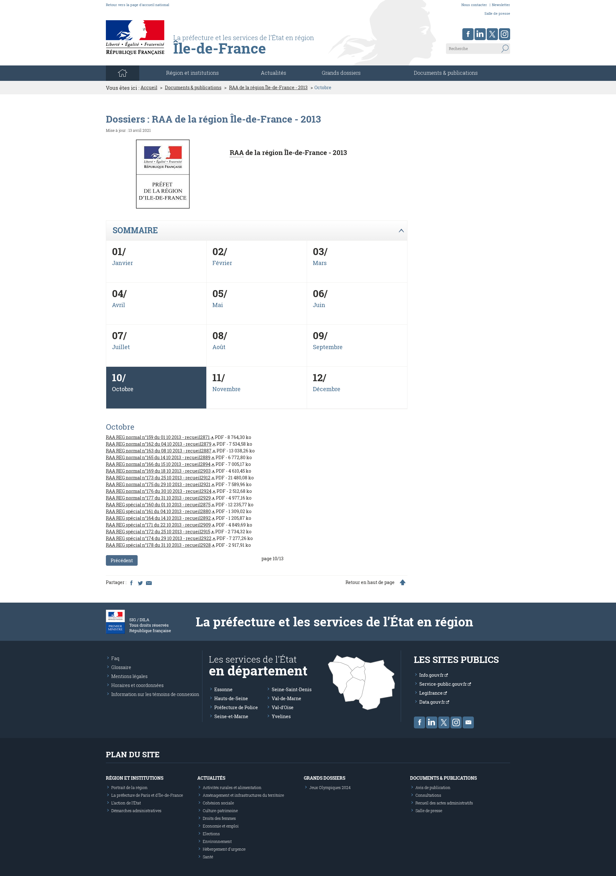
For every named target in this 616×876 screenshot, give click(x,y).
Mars (320, 263)
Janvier (122, 263)
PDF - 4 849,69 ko (179, 525)
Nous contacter (474, 4)
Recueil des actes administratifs (444, 802)
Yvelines (281, 716)
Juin (319, 305)
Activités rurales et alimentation (232, 787)
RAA (237, 152)
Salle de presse (497, 13)
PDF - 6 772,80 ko (179, 457)
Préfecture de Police (236, 707)
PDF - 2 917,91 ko (178, 545)
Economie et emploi (221, 826)
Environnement (217, 841)
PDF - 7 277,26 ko (179, 538)
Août (219, 347)
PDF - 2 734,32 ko (179, 531)
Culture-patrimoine (220, 810)
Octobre (122, 389)
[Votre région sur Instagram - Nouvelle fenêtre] (504, 34)
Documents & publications (446, 72)
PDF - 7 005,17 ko (178, 464)
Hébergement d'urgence (224, 849)
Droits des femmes (219, 818)
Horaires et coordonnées (137, 685)
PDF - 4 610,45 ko (178, 471)
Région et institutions (134, 778)
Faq (115, 658)
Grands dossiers (341, 72)
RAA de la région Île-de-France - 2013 (268, 87)
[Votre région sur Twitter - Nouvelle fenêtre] (492, 34)
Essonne (223, 689)
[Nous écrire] (468, 722)
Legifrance (431, 693)
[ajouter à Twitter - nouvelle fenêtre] (140, 582)
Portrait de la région (129, 787)
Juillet (121, 347)
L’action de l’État (126, 802)
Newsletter (501, 4)
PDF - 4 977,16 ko (179, 498)
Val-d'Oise (283, 707)
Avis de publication (432, 787)
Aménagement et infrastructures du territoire (243, 795)
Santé (208, 856)
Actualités (273, 72)
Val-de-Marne (286, 698)
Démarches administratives (136, 810)
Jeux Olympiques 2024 (330, 787)
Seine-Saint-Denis (292, 689)
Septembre (328, 347)
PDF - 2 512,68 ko (179, 491)
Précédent (122, 560)
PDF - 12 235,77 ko (179, 505)
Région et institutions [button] (192, 72)
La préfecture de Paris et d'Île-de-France (147, 795)
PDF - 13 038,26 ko (180, 451)
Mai (217, 305)
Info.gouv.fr (432, 675)
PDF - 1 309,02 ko (179, 511)
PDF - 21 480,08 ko (180, 478)
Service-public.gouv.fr (443, 684)
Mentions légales (129, 676)
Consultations (428, 795)
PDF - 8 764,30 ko (178, 437)
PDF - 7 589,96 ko (179, 484)
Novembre (226, 389)
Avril (118, 305)
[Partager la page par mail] (148, 582)
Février (222, 263)
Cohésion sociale (218, 802)
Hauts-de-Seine (231, 698)
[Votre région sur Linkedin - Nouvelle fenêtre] (480, 34)
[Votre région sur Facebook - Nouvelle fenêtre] (468, 34)
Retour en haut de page (370, 582)
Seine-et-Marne (231, 716)
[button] (256, 231)
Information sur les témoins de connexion (155, 694)
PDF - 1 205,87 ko (178, 518)
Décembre (326, 389)
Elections (211, 833)
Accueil (149, 87)
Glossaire (121, 667)
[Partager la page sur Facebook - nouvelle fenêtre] (131, 582)
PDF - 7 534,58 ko (179, 444)
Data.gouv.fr (432, 702)
